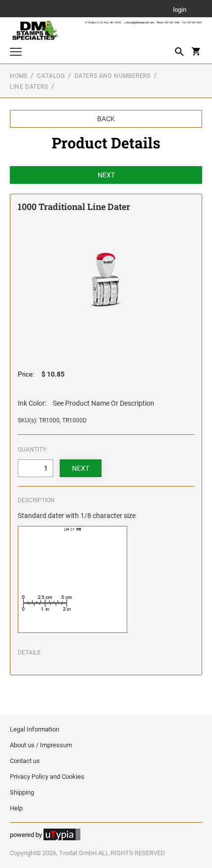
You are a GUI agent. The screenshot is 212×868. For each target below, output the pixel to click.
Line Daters (29, 86)
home (19, 75)
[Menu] (15, 53)
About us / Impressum (41, 745)
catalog (51, 75)
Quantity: (32, 449)
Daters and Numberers (112, 75)
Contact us (25, 760)
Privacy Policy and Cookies (47, 776)
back (106, 119)
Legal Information (34, 729)
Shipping (22, 792)
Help (16, 808)
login (179, 10)
